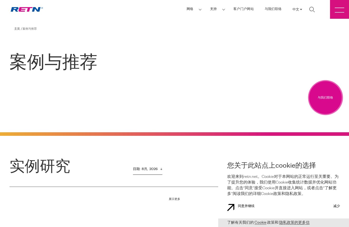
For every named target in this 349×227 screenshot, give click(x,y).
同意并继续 (246, 206)
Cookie (260, 222)
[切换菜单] (339, 9)
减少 (336, 206)
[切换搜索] (312, 9)
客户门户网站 (243, 9)
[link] (27, 9)
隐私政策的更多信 (294, 222)
